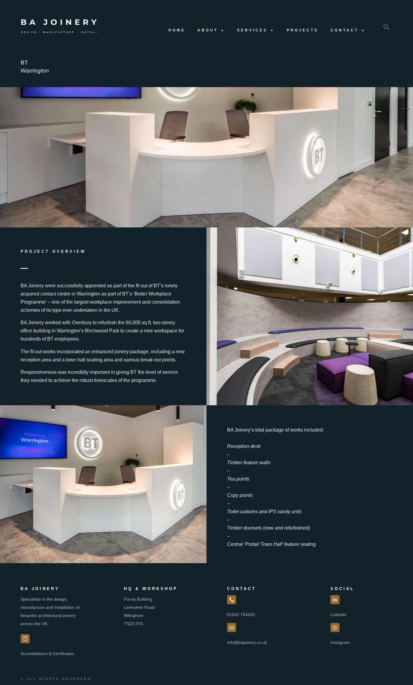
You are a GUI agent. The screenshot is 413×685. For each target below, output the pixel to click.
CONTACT (344, 30)
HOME (176, 30)
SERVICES (252, 30)
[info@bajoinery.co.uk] (231, 627)
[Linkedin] (335, 599)
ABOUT (207, 30)
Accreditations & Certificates (47, 653)
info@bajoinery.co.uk (247, 642)
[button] (386, 27)
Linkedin (338, 614)
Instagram (340, 642)
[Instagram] (335, 627)
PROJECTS (302, 30)
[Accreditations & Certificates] (25, 638)
